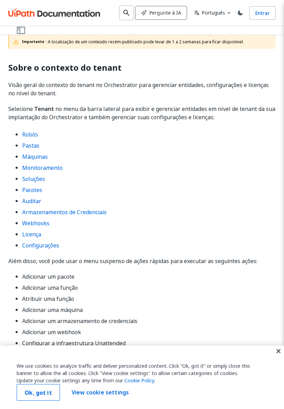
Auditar (31, 201)
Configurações (40, 245)
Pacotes (32, 190)
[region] (142, 377)
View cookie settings (100, 392)
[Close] (278, 351)
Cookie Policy (139, 380)
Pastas (30, 145)
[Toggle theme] (240, 13)
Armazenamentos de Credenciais (64, 212)
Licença (31, 234)
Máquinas (35, 157)
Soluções (33, 179)
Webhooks (36, 223)
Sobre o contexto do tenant (65, 67)
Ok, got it (38, 393)
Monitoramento (42, 168)
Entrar (262, 13)
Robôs (30, 134)
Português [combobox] (209, 12)
